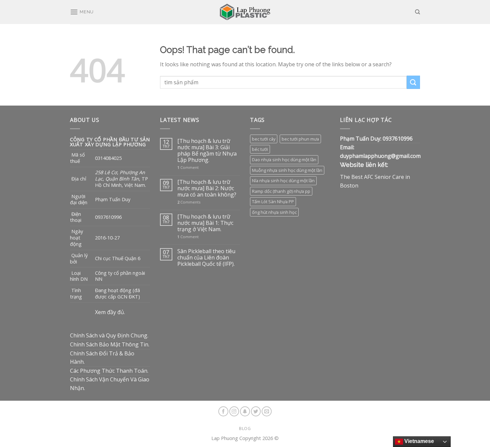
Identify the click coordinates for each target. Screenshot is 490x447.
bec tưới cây (263, 139)
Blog (245, 428)
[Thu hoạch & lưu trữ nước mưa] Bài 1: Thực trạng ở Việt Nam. (205, 223)
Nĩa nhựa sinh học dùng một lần (283, 181)
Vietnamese (418, 441)
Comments (188, 202)
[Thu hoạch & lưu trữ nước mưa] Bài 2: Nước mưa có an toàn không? (206, 188)
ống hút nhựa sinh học (274, 212)
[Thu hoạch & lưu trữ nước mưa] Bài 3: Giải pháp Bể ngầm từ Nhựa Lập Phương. (207, 151)
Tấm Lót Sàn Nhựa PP (273, 202)
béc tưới (260, 149)
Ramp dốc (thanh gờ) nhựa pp (281, 191)
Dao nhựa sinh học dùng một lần (284, 160)
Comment (188, 167)
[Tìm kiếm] (417, 12)
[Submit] (413, 82)
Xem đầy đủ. (110, 312)
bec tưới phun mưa (300, 139)
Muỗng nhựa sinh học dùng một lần (287, 170)
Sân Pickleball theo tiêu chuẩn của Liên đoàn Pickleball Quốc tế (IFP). (206, 257)
